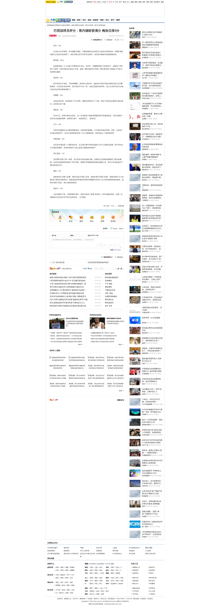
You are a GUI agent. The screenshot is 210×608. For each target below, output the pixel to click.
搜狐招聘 (82, 599)
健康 (96, 581)
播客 (136, 2)
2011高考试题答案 (53, 553)
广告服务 (89, 599)
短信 (97, 591)
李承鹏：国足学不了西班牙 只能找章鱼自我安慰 (66, 333)
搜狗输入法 (136, 567)
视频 (132, 2)
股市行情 (135, 578)
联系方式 (104, 599)
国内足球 (50, 575)
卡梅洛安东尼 (110, 290)
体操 (68, 590)
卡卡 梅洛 (108, 284)
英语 (121, 578)
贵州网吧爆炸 (100, 553)
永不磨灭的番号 (52, 548)
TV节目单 (136, 591)
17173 (108, 564)
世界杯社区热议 (96, 315)
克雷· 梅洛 (109, 293)
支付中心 (75, 599)
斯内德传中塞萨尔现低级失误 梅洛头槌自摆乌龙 (68, 306)
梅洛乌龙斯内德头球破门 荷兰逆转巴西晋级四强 (68, 277)
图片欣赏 (152, 581)
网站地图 (136, 599)
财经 (110, 2)
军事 (91, 567)
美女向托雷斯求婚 (72, 318)
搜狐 (86, 564)
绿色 (121, 581)
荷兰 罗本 (108, 306)
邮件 (143, 2)
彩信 (107, 591)
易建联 (72, 570)
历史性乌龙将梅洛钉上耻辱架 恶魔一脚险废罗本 (68, 296)
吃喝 (100, 581)
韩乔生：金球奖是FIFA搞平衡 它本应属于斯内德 (66, 339)
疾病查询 (135, 581)
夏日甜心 (67, 548)
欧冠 (63, 585)
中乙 (72, 575)
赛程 (102, 20)
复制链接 (109, 40)
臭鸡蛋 (113, 221)
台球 (72, 590)
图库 (79, 20)
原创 (117, 581)
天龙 (86, 591)
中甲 (68, 575)
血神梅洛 (108, 281)
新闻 (95, 2)
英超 (57, 582)
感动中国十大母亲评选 (71, 553)
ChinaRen (92, 564)
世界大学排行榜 (150, 553)
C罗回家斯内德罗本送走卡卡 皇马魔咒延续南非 (68, 281)
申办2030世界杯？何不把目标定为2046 (104, 336)
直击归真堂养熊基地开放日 (98, 262)
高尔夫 (61, 593)
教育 (107, 578)
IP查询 (151, 573)
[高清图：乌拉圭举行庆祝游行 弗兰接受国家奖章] (96, 377)
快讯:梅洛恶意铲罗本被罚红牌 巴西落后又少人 (67, 303)
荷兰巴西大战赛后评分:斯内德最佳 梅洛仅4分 (67, 287)
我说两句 (157, 2)
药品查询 (152, 570)
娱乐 (104, 2)
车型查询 (152, 588)
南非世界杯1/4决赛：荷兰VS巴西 (82, 25)
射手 (112, 20)
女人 (128, 2)
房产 (120, 2)
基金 (100, 570)
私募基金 (99, 551)
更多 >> (80, 344)
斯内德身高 (109, 303)
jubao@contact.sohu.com (113, 604)
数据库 (95, 20)
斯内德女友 (109, 299)
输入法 (92, 594)
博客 (147, 2)
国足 (57, 578)
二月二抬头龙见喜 (58, 262)
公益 (96, 567)
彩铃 (102, 591)
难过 (92, 221)
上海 (101, 588)
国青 (66, 578)
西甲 (66, 582)
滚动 (71, 593)
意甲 (62, 582)
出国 (112, 578)
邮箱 (96, 588)
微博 (140, 2)
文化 (107, 581)
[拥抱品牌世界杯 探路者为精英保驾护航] (57, 359)
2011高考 (132, 553)
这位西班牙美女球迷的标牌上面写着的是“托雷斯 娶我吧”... (75, 324)
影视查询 (135, 570)
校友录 (121, 583)
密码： (72, 235)
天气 (91, 581)
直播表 (72, 567)
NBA (57, 567)
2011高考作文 (117, 553)
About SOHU (120, 599)
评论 (84, 20)
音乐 (117, 570)
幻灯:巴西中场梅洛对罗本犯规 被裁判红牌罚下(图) (69, 299)
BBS (151, 2)
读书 (112, 581)
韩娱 (112, 570)
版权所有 (126, 601)
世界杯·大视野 (54, 350)
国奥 (62, 578)
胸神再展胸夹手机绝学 (114, 318)
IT (113, 2)
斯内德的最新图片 (112, 277)
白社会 (115, 228)
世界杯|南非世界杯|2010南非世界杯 (58, 25)
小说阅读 (152, 594)
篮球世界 (50, 567)
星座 (100, 578)
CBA (57, 570)
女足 (71, 578)
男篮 (62, 570)
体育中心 (50, 564)
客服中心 (97, 599)
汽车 (116, 2)
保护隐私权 (111, 599)
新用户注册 (94, 235)
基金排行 (152, 567)
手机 (96, 583)
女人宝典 (152, 591)
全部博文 (150, 599)
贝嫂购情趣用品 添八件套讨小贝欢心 (103, 333)
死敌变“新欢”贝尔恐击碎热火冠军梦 (102, 341)
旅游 (86, 581)
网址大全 (135, 583)
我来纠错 (121, 206)
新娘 (96, 578)
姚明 (66, 570)
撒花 (81, 221)
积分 (107, 20)
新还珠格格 (51, 551)
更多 (120, 228)
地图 (97, 594)
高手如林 (115, 551)
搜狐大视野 (148, 548)
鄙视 (102, 221)
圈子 (91, 588)
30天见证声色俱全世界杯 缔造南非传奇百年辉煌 (66, 341)
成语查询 (135, 573)
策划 (89, 20)
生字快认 (135, 594)
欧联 (68, 585)
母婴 (91, 578)
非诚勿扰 (132, 551)
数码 (91, 583)
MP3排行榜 (153, 578)
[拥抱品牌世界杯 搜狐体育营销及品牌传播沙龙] (77, 359)
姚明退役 (67, 551)
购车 (91, 573)
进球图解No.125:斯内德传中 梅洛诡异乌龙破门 (67, 290)
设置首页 (60, 599)
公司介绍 (129, 599)
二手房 (101, 573)
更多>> (121, 391)
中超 (57, 575)
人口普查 (148, 551)
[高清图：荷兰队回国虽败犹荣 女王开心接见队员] (115, 377)
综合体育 (50, 590)
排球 (63, 590)
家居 (124, 2)
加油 (70, 221)
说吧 (102, 594)
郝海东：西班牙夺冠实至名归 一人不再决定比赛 (66, 336)
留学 (117, 578)
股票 (91, 570)
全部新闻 (143, 599)
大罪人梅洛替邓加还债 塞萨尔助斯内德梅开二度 (68, 284)
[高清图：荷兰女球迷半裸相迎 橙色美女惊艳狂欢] (77, 377)
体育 (98, 2)
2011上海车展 (84, 551)
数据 (72, 585)
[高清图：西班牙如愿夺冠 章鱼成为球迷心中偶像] (57, 377)
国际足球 (50, 582)
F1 (56, 593)
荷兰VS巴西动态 (100, 25)
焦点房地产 (101, 564)
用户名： (55, 235)
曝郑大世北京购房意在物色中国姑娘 (102, 339)
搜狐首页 (90, 2)
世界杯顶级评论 (55, 315)
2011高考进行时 (134, 548)
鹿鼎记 (92, 591)
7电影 (82, 548)
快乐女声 (99, 548)
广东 (105, 588)
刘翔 (67, 593)
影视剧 (118, 573)
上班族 (115, 548)
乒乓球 (58, 590)
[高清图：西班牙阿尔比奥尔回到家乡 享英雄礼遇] (96, 359)
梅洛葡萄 (108, 287)
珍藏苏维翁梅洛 (111, 296)
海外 (71, 582)
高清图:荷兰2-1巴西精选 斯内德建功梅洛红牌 (67, 293)
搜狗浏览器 (136, 588)
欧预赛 (58, 585)
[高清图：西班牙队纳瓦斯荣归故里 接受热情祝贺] (115, 359)
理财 (96, 570)
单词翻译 (152, 583)
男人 (100, 583)
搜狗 (162, 2)
